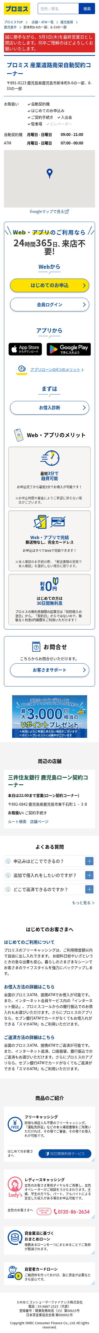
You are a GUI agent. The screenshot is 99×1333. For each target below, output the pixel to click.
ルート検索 (17, 821)
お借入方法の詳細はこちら (29, 986)
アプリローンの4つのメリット (55, 369)
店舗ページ (39, 821)
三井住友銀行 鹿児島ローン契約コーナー (48, 781)
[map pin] (49, 174)
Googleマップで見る (47, 211)
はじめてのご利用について (29, 942)
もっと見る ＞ (83, 902)
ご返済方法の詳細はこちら (29, 1037)
